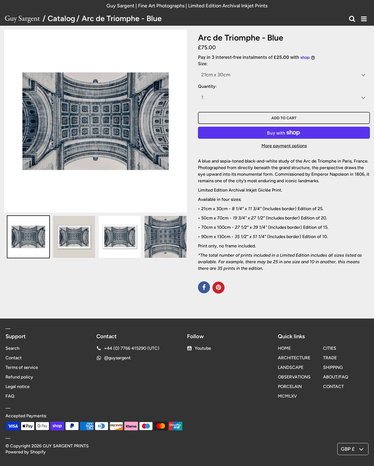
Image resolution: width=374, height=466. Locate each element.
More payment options (284, 145)
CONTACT (333, 386)
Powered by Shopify (25, 452)
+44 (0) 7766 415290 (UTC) (131, 348)
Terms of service (21, 367)
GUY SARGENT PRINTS (66, 445)
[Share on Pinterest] (218, 288)
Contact (13, 357)
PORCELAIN (290, 386)
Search (12, 348)
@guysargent (117, 357)
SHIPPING (333, 367)
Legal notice (17, 386)
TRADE (330, 357)
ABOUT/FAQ (335, 377)
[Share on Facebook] (204, 287)
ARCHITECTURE (294, 357)
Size (202, 63)
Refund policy (19, 377)
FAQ (10, 396)
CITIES (329, 348)
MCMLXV (287, 396)
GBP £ (348, 449)
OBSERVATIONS (294, 377)
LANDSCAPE (290, 367)
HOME (284, 348)
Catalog (61, 18)
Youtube (203, 348)
